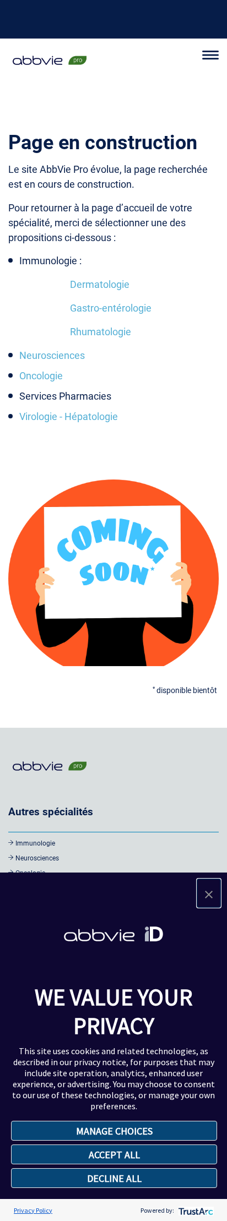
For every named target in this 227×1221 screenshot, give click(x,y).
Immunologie (35, 843)
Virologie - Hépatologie (68, 416)
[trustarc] (194, 1210)
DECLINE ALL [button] (114, 1178)
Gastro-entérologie (111, 308)
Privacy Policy (33, 1210)
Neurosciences (52, 355)
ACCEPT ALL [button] (114, 1154)
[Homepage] (49, 66)
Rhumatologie (100, 331)
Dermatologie (99, 284)
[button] (209, 893)
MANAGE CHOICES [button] (114, 1131)
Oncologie (41, 375)
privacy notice (100, 1061)
